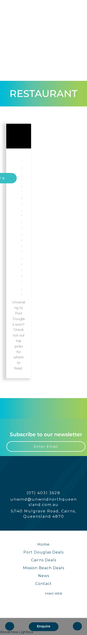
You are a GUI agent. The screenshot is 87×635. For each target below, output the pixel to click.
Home (43, 544)
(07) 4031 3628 (43, 493)
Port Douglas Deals (43, 552)
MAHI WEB (53, 593)
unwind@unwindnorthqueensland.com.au (43, 502)
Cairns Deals (43, 560)
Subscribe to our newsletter (46, 434)
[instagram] (11, 12)
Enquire (43, 626)
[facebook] (11, 7)
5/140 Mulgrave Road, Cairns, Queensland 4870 (43, 514)
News (43, 576)
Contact (43, 583)
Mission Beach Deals (43, 568)
